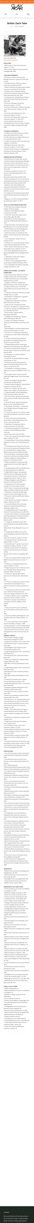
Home (11, 26)
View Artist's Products (10, 60)
